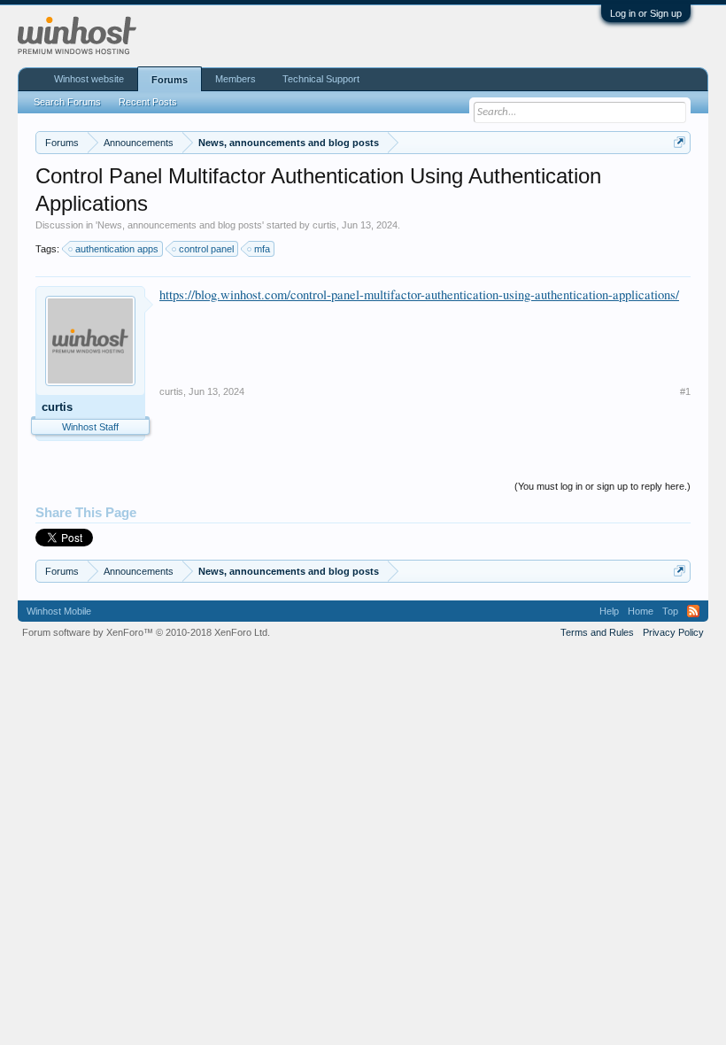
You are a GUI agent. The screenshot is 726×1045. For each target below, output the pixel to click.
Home (640, 611)
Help (609, 611)
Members (235, 79)
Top (670, 611)
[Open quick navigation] (679, 142)
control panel (206, 249)
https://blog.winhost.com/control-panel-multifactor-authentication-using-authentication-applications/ (419, 294)
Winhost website (89, 79)
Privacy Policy (673, 632)
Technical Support (320, 79)
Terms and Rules (597, 632)
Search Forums (67, 102)
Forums (169, 79)
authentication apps (116, 249)
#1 (685, 391)
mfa (262, 249)
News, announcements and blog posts (179, 225)
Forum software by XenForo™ (146, 632)
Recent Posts (148, 102)
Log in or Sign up (646, 13)
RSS (693, 611)
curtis (324, 225)
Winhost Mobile (59, 611)
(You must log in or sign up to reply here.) (602, 486)
